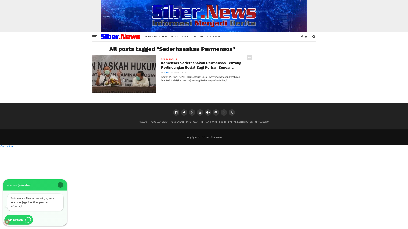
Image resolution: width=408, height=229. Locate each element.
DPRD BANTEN (170, 36)
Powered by (12, 185)
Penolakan (177, 122)
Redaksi (143, 122)
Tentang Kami (209, 122)
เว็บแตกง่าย (6, 146)
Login (222, 122)
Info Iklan (192, 122)
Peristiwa (151, 36)
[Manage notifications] (7, 222)
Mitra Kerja (262, 122)
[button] (60, 185)
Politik (198, 36)
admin (166, 73)
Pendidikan (213, 36)
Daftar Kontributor (240, 122)
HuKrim (186, 36)
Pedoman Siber (159, 122)
